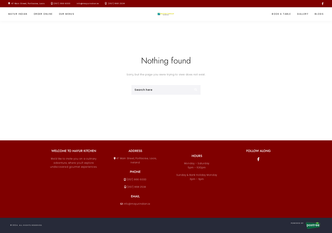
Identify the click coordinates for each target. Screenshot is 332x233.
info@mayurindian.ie (88, 3)
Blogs (319, 13)
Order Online (43, 13)
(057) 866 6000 (61, 3)
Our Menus (67, 13)
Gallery (302, 13)
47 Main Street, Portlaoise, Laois (28, 3)
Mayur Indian (17, 13)
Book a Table (281, 13)
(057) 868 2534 (116, 3)
